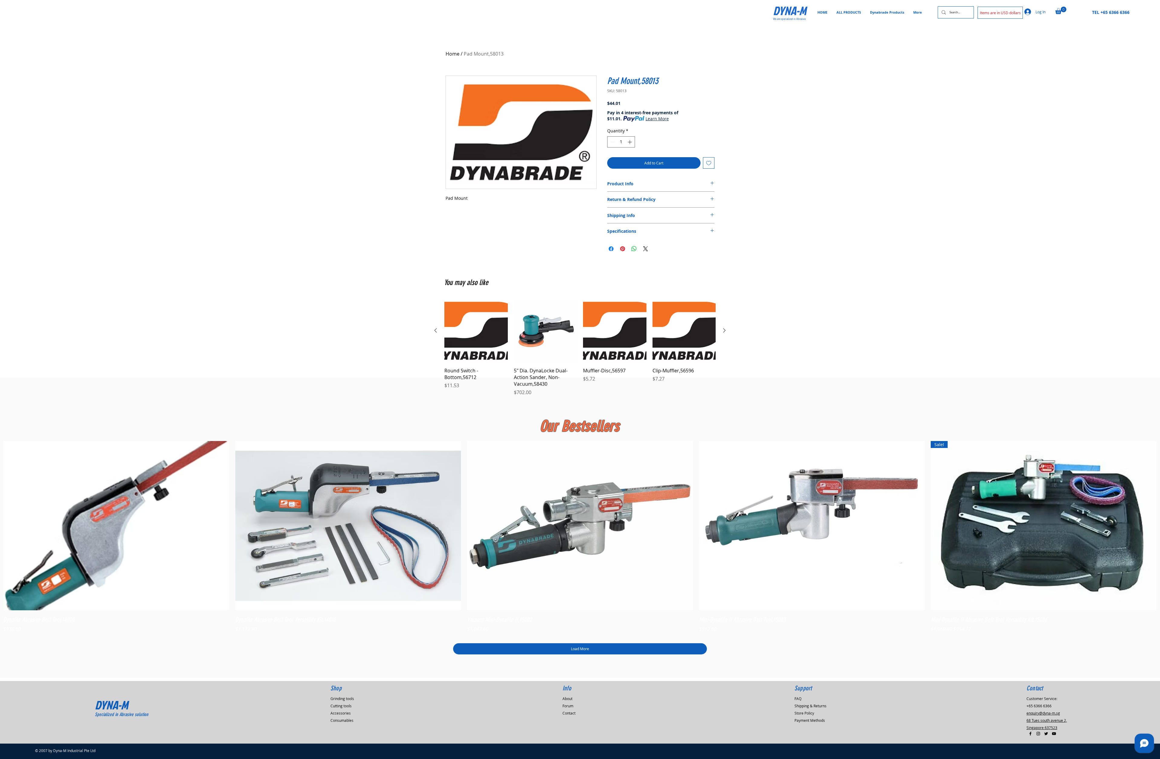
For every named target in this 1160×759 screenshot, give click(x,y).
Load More (580, 648)
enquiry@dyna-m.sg (1043, 713)
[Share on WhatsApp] (634, 248)
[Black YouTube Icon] (1054, 733)
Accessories (340, 713)
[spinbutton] (621, 142)
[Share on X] (645, 248)
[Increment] (630, 142)
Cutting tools (341, 705)
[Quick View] (116, 526)
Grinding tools (342, 698)
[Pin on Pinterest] (622, 248)
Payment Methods (809, 720)
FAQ (797, 698)
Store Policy (804, 713)
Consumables (341, 720)
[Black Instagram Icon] (1038, 733)
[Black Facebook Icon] (1030, 733)
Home (452, 53)
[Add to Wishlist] (708, 163)
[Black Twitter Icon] (1046, 733)
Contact (568, 713)
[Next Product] (724, 330)
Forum (567, 705)
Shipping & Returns (810, 705)
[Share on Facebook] (611, 248)
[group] (580, 347)
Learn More (657, 119)
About (567, 698)
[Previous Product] (435, 330)
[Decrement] (612, 142)
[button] (1000, 13)
